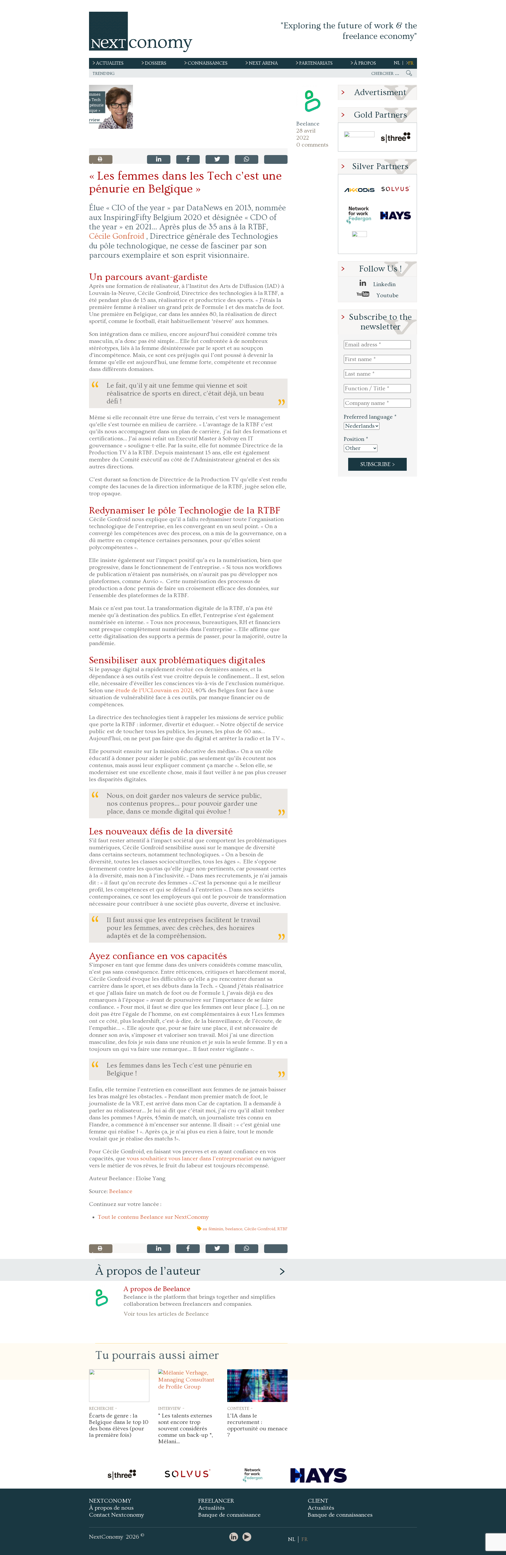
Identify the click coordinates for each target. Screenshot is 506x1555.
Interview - (171, 1408)
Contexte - (240, 1408)
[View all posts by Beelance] (312, 101)
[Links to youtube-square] (248, 1537)
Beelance (307, 124)
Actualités (211, 1508)
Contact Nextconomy (116, 1515)
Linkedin (384, 284)
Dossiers (155, 63)
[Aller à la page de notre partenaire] (122, 1475)
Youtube (387, 295)
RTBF (282, 1228)
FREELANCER (216, 1501)
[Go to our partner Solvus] (395, 190)
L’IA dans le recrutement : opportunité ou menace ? (257, 1425)
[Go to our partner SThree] (395, 138)
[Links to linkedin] (235, 1537)
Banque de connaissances (340, 1515)
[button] (111, 107)
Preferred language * (370, 417)
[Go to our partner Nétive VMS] (359, 241)
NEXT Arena (263, 63)
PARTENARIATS (316, 63)
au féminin (213, 1228)
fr (410, 63)
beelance (233, 1228)
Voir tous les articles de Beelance (166, 1314)
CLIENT (318, 1501)
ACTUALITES (110, 63)
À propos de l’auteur (148, 1271)
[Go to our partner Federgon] (359, 215)
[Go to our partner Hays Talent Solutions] (395, 215)
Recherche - (103, 1408)
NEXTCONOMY (110, 1501)
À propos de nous (111, 1508)
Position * (356, 439)
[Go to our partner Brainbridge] (359, 138)
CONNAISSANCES (208, 63)
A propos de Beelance (157, 1289)
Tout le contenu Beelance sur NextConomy (153, 1217)
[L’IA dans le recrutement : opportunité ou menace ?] (257, 1385)
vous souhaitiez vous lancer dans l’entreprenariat (190, 1158)
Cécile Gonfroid (116, 236)
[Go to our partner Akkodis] (359, 190)
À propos (365, 63)
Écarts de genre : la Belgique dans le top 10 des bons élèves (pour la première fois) (118, 1425)
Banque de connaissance (229, 1515)
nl (397, 63)
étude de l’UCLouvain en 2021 (153, 690)
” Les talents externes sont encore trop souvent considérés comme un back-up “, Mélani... (185, 1429)
